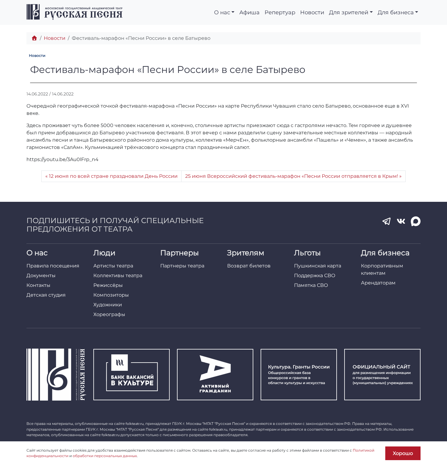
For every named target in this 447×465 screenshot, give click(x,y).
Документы (41, 275)
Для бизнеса (396, 12)
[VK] (401, 221)
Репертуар (280, 12)
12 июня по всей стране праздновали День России (113, 176)
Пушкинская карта (317, 266)
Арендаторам (378, 283)
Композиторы (111, 295)
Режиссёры (108, 285)
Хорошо (403, 453)
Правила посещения (52, 266)
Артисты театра (113, 266)
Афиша (249, 12)
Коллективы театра (117, 275)
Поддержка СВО (314, 275)
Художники (107, 305)
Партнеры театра (182, 266)
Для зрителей (348, 12)
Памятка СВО (311, 285)
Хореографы (109, 314)
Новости (312, 12)
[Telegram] (386, 221)
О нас (222, 12)
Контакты (38, 285)
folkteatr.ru (135, 424)
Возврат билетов (249, 266)
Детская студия (46, 295)
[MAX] (416, 221)
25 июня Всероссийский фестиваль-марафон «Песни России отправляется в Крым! (291, 176)
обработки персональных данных (105, 455)
